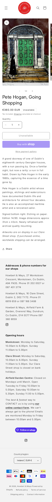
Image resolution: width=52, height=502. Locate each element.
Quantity (6, 119)
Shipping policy (17, 494)
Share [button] (9, 249)
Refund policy (22, 490)
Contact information (36, 494)
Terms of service (38, 490)
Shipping (17, 114)
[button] (6, 8)
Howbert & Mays (24, 486)
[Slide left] (20, 91)
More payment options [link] (26, 151)
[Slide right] (32, 91)
